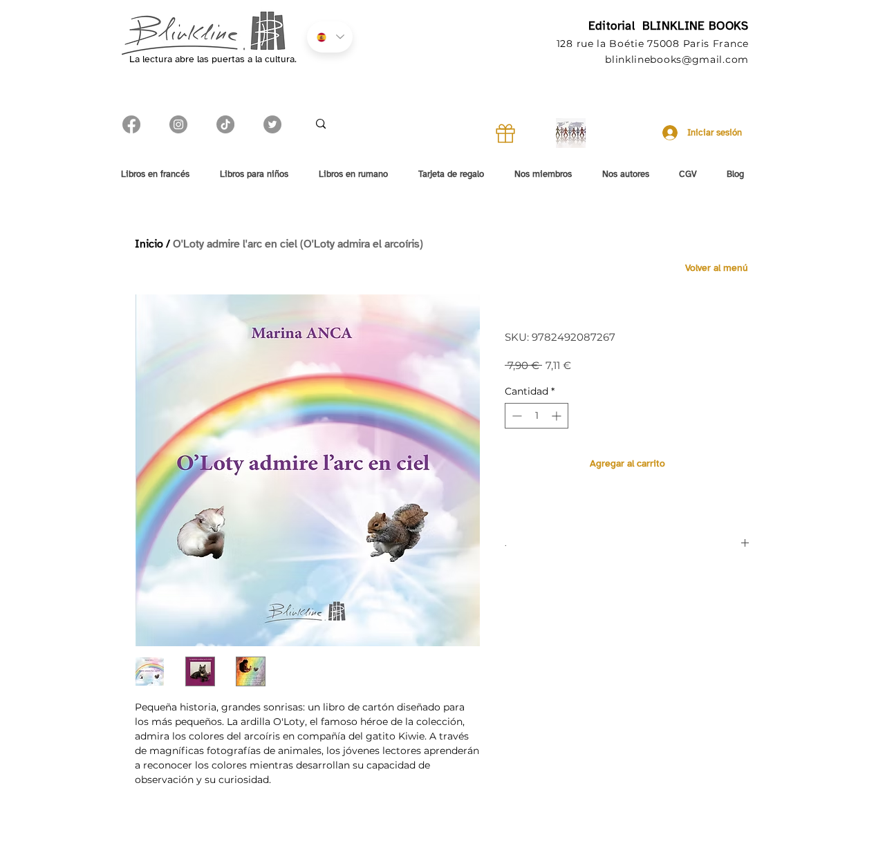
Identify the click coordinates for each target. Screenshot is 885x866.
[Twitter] (272, 124)
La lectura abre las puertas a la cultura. (213, 59)
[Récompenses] (571, 133)
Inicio (149, 244)
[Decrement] (515, 416)
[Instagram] (178, 124)
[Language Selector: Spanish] (330, 37)
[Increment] (557, 416)
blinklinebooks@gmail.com (677, 59)
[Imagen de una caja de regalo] (505, 133)
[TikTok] (225, 124)
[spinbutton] (536, 416)
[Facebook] (131, 124)
